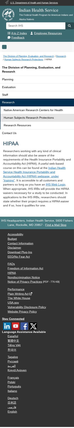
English (12, 411)
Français (13, 377)
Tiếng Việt (14, 345)
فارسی (12, 407)
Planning (7, 79)
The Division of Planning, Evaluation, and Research (31, 69)
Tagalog (13, 357)
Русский (13, 361)
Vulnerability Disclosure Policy (27, 307)
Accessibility (15, 234)
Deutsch (13, 398)
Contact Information (20, 243)
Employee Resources (48, 33)
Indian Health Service (38, 10)
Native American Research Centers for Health (33, 110)
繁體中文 (13, 340)
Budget (12, 238)
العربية (12, 366)
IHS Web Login (55, 184)
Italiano (12, 391)
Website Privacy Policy (22, 311)
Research (8, 102)
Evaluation (9, 87)
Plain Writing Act (18, 293)
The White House (19, 298)
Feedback (18, 37)
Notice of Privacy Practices (25, 281)
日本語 (12, 402)
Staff (5, 94)
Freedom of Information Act (25, 268)
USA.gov (13, 302)
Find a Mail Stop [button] (55, 225)
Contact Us (9, 133)
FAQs (11, 263)
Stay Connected (13, 318)
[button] (70, 26)
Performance (16, 289)
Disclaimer (14, 247)
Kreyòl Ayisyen (17, 370)
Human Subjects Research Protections (29, 117)
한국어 (12, 349)
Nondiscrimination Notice (24, 277)
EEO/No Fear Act (19, 256)
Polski (11, 382)
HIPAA (12, 272)
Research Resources (17, 125)
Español (13, 336)
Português (14, 386)
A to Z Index (19, 33)
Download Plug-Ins (20, 252)
